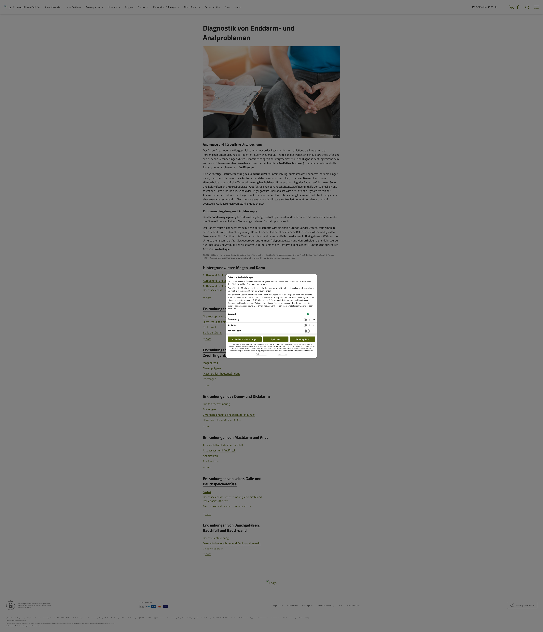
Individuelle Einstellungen (244, 339)
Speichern (275, 339)
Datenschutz (261, 354)
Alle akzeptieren (302, 339)
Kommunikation (234, 330)
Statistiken (232, 325)
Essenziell (232, 313)
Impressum (282, 354)
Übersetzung (233, 319)
